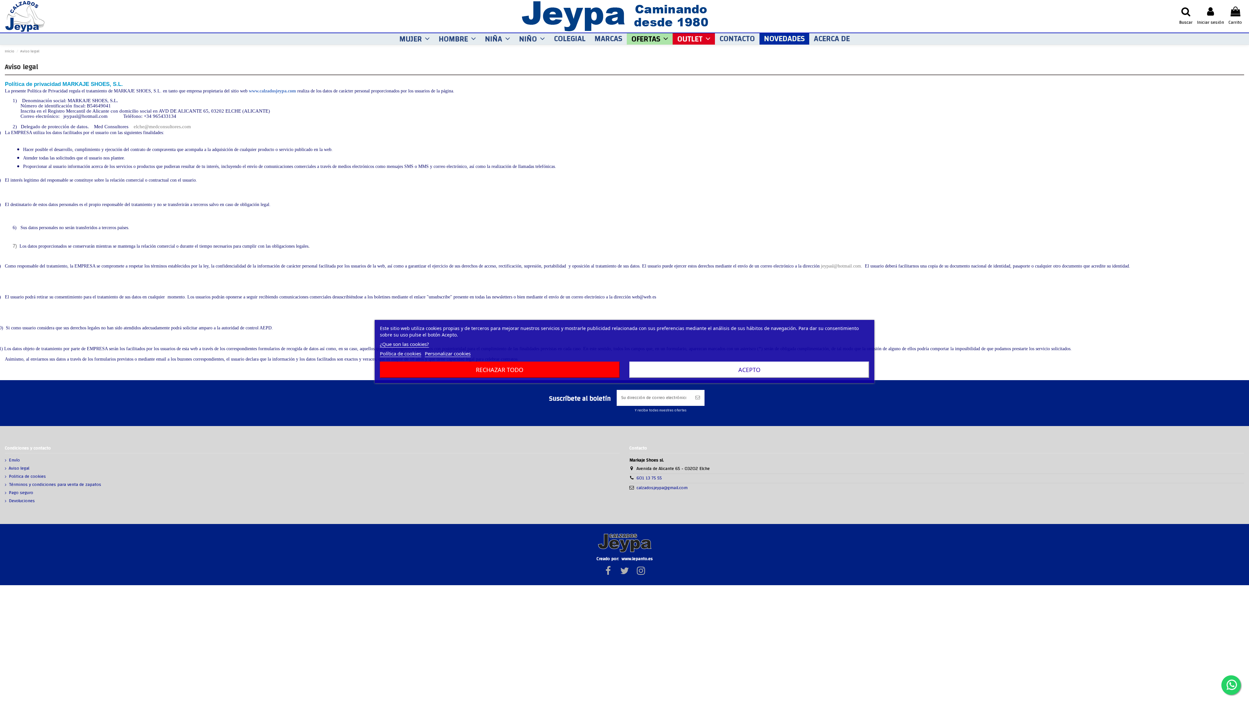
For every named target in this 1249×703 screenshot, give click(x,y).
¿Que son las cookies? (404, 344)
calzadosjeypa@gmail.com (662, 488)
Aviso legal (19, 468)
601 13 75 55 (649, 478)
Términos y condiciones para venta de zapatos (55, 485)
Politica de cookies (27, 477)
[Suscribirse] (698, 398)
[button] (414, 39)
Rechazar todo (499, 370)
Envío (14, 460)
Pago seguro (21, 493)
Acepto (749, 370)
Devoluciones (22, 501)
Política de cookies (400, 353)
